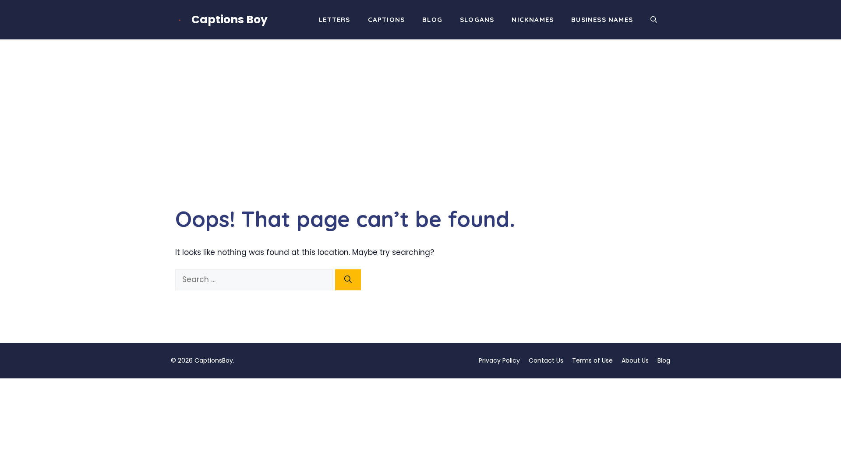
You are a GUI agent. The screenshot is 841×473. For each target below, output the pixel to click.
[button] (654, 20)
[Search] (348, 279)
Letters (334, 19)
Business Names (602, 19)
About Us (635, 360)
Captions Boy (229, 19)
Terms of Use (592, 360)
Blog (432, 19)
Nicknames (533, 19)
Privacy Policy (499, 360)
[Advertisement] (420, 105)
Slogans (477, 19)
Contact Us (546, 360)
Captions (386, 19)
